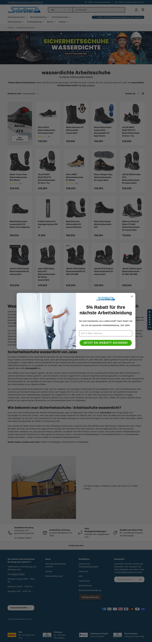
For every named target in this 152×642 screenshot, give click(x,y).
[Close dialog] (132, 296)
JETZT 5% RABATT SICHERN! (105, 342)
